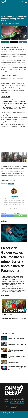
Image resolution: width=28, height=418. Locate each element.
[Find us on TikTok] (7, 413)
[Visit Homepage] (3, 1)
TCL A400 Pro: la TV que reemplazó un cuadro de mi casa (14, 314)
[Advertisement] (14, 8)
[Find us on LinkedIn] (11, 413)
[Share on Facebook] (23, 42)
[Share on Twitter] (14, 42)
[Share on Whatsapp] (5, 42)
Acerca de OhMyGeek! (11, 416)
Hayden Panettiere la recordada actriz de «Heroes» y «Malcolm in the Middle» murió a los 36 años (17, 350)
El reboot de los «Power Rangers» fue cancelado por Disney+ (17, 361)
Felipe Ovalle (8, 23)
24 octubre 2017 (16, 23)
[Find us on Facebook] (15, 413)
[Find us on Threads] (9, 413)
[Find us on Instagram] (3, 413)
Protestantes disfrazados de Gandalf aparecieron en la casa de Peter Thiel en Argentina (14, 291)
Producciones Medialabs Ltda (17, 402)
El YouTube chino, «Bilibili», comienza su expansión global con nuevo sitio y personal (13, 280)
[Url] (10, 208)
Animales (11, 183)
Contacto (19, 416)
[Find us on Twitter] (13, 413)
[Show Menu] (26, 2)
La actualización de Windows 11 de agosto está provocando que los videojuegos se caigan (13, 287)
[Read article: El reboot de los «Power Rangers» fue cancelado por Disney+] (4, 362)
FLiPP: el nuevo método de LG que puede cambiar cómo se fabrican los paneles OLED (13, 276)
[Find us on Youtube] (1, 413)
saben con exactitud (13, 175)
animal (9, 52)
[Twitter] (12, 208)
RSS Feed (3, 416)
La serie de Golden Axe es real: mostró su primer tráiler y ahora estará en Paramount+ (12, 259)
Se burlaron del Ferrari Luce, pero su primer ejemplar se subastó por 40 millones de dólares (17, 356)
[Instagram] (16, 208)
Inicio (2, 14)
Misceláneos (8, 14)
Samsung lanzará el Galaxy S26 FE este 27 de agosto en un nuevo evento (13, 283)
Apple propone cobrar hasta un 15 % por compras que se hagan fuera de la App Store (17, 368)
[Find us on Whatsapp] (5, 413)
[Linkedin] (14, 208)
